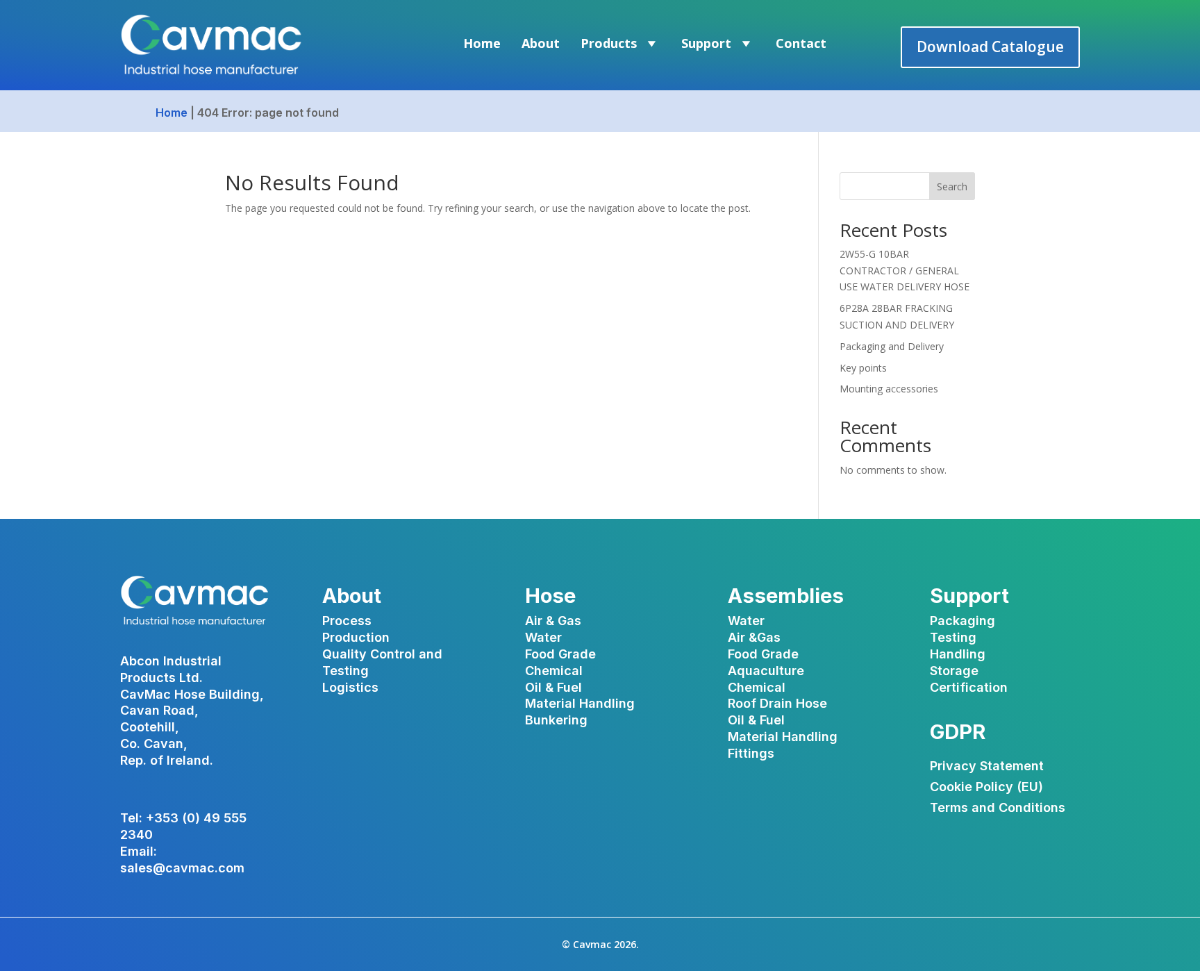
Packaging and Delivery (892, 346)
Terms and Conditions (997, 809)
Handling (957, 654)
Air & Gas (553, 620)
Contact (801, 43)
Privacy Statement (987, 767)
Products (609, 43)
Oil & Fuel (553, 687)
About (541, 43)
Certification (969, 687)
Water (543, 637)
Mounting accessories (889, 388)
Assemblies (786, 595)
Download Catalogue (990, 46)
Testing (953, 637)
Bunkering (556, 720)
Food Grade (560, 654)
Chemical (554, 670)
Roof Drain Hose (777, 703)
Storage (954, 670)
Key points (863, 367)
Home (482, 43)
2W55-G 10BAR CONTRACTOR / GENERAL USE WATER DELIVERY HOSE (904, 270)
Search (952, 186)
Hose (550, 595)
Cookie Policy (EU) (986, 788)
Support (706, 43)
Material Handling (580, 703)
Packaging (962, 620)
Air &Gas (754, 637)
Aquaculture (766, 670)
